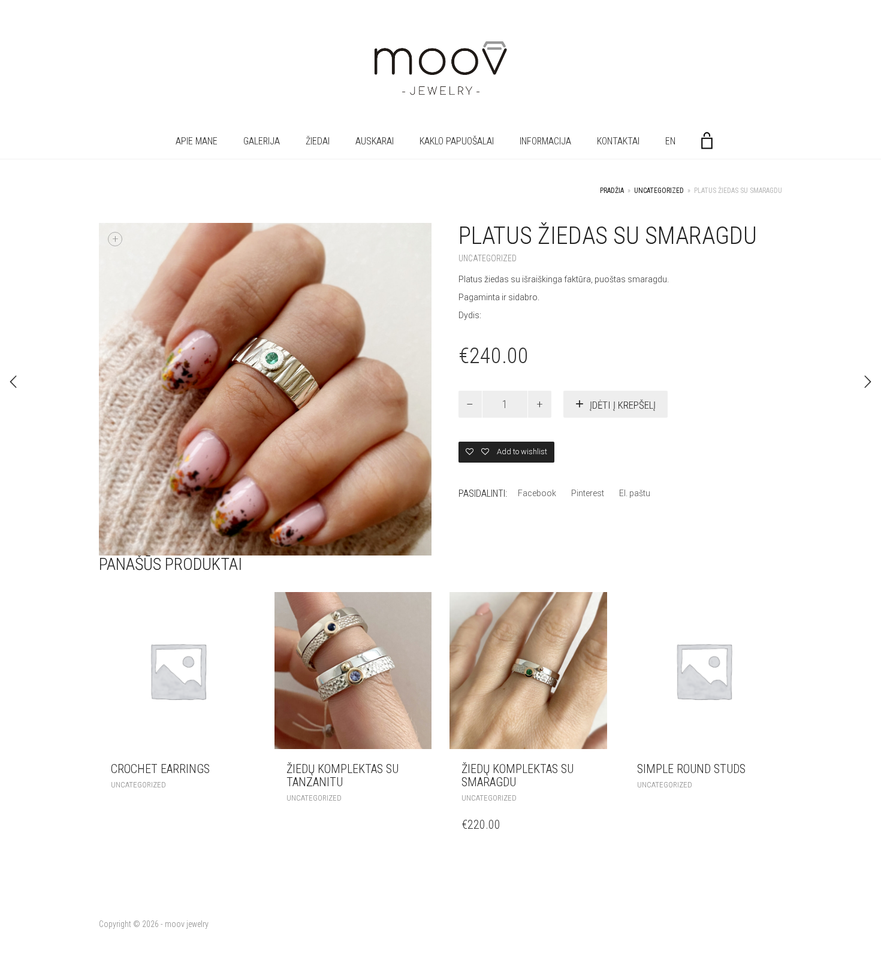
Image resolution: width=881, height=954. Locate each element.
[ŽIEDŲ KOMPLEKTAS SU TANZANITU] (13, 382)
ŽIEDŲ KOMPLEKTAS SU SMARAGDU (517, 775)
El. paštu (634, 493)
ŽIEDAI (318, 141)
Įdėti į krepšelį (623, 405)
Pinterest (587, 493)
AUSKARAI (374, 141)
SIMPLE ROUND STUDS (691, 769)
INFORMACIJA (545, 141)
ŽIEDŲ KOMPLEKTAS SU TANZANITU (342, 775)
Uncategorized (659, 190)
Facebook (537, 493)
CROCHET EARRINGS (160, 769)
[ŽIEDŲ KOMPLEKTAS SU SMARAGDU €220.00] (868, 382)
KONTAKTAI (618, 141)
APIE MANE (197, 141)
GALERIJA (261, 141)
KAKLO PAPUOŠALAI (457, 141)
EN (670, 141)
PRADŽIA (612, 190)
